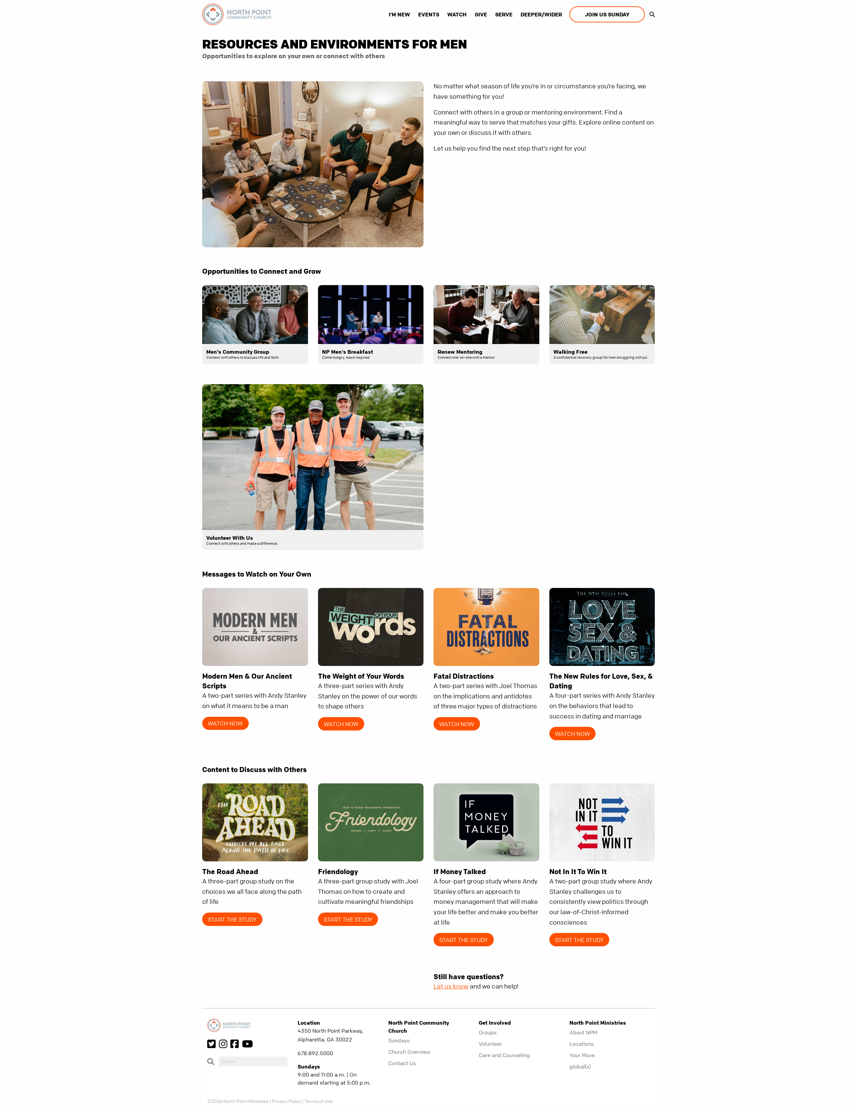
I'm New (399, 14)
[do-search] (253, 1061)
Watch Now (225, 723)
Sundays (398, 1040)
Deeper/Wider (541, 14)
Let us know (451, 986)
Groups (487, 1032)
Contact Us (402, 1063)
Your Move (582, 1055)
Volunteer (490, 1043)
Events (428, 14)
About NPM (583, 1032)
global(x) (580, 1066)
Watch (457, 14)
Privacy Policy (286, 1101)
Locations (581, 1043)
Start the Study (232, 919)
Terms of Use (319, 1101)
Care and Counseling (504, 1055)
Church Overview (409, 1051)
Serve (504, 14)
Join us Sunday (607, 14)
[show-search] (650, 14)
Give (481, 14)
